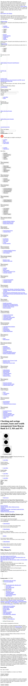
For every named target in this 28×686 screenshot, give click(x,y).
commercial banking (22, 601)
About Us (5, 39)
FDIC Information (7, 613)
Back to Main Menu (4, 162)
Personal (5, 34)
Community (6, 210)
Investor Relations (9, 593)
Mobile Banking (6, 547)
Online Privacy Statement (8, 607)
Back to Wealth (4, 227)
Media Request (9, 595)
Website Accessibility (7, 612)
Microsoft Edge (18, 626)
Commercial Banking (7, 188)
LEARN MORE (4, 87)
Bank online (7, 602)
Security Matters (6, 609)
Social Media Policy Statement (9, 614)
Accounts (5, 178)
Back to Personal (4, 264)
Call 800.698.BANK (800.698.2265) (13, 585)
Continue (6, 674)
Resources (6, 171)
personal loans (8, 601)
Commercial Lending (7, 190)
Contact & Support (7, 214)
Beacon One (6, 166)
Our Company (6, 208)
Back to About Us (4, 235)
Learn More (5, 97)
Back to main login (4, 90)
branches (11, 603)
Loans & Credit (6, 180)
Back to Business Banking (6, 217)
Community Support (10, 592)
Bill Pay (4, 536)
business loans (15, 601)
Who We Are (6, 497)
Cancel (2, 674)
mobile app (16, 602)
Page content (3, 13)
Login (7, 13)
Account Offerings (7, 167)
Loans (5, 168)
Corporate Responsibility (11, 594)
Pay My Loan (8, 588)
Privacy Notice (24, 6)
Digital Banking (6, 170)
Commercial (5, 37)
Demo (4, 98)
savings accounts (20, 600)
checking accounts (12, 600)
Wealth (4, 38)
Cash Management (7, 191)
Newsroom (6, 211)
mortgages (3, 601)
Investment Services (7, 201)
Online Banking (6, 523)
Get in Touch (8, 586)
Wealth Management (7, 200)
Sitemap (10, 13)
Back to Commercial (5, 247)
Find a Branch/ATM (10, 587)
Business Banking (7, 35)
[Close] (1, 88)
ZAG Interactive (11, 618)
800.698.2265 (11, 19)
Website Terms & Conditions (9, 606)
